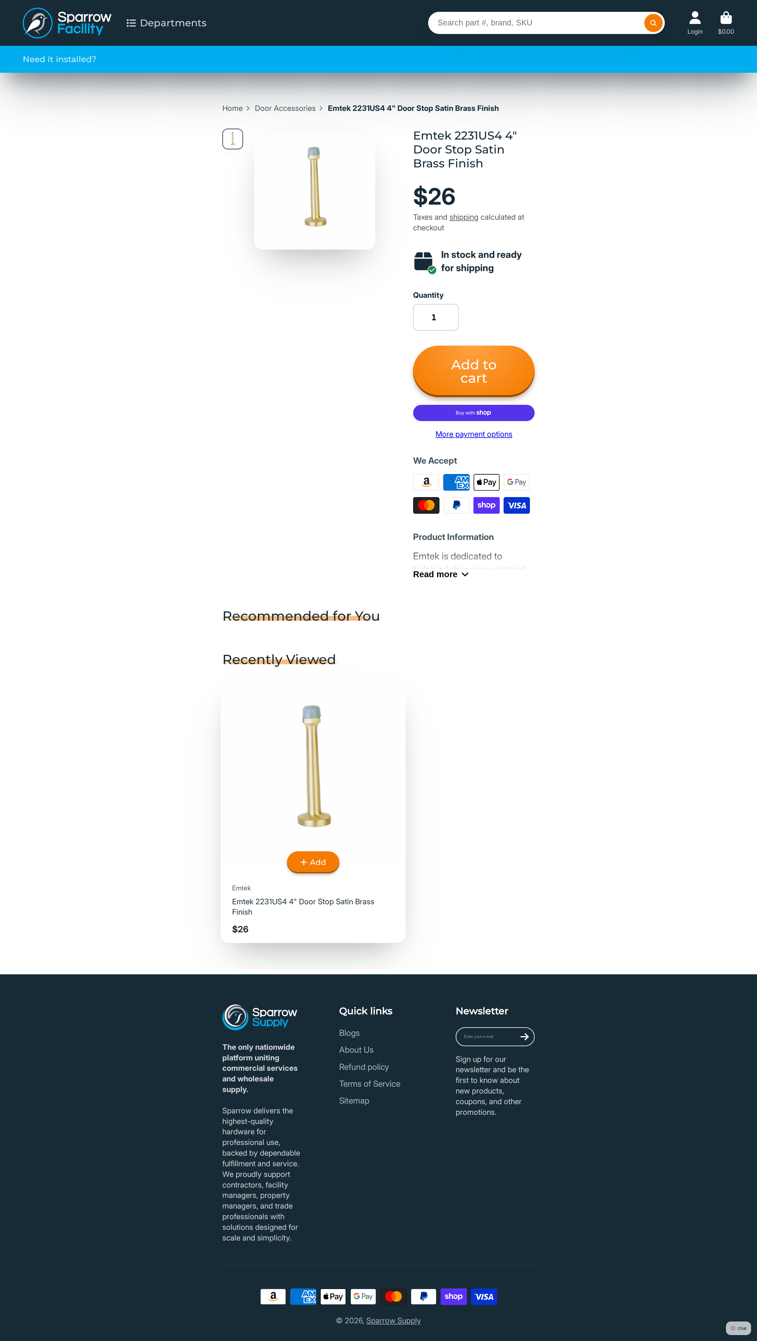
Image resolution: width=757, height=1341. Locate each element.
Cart (726, 23)
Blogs (349, 1033)
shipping (463, 216)
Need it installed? (59, 59)
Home (232, 108)
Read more (435, 574)
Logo (67, 23)
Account (695, 23)
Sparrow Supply (393, 1320)
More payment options (474, 434)
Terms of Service (369, 1084)
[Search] (653, 23)
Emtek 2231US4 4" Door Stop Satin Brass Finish (313, 810)
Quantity (428, 295)
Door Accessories (285, 108)
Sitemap (354, 1101)
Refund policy (364, 1067)
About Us (356, 1050)
